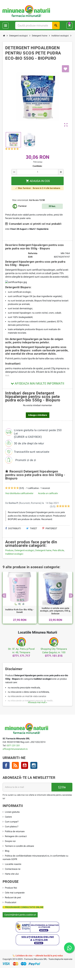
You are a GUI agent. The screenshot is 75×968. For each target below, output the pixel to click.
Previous (4, 595)
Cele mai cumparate (15, 892)
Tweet (33, 528)
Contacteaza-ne (12, 869)
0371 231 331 (13, 745)
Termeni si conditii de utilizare (19, 846)
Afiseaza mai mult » (37, 702)
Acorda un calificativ (48, 493)
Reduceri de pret (13, 897)
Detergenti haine (43, 550)
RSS (15, 765)
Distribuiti (14, 528)
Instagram (33, 765)
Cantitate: (37, 166)
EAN (30, 256)
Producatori (10, 902)
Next (71, 595)
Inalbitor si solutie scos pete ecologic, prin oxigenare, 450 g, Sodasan (55, 611)
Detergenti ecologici (24, 550)
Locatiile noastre (13, 864)
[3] (12, 149)
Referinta (32, 253)
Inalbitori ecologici (14, 554)
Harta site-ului (12, 874)
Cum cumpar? (11, 821)
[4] (15, 149)
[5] (17, 149)
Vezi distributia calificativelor (19, 493)
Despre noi (10, 841)
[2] (9, 149)
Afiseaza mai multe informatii (39, 383)
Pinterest (51, 528)
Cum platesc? (11, 826)
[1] (6, 149)
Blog (7, 851)
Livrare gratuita (12, 812)
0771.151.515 (53, 655)
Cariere (8, 816)
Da (63, 787)
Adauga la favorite (65, 68)
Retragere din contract (16, 836)
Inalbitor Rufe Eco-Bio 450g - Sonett (19, 611)
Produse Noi (11, 887)
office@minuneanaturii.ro (15, 749)
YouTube (24, 765)
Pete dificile (58, 550)
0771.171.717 (21, 655)
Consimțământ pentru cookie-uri (20, 914)
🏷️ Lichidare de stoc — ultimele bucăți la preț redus (37, 955)
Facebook (6, 765)
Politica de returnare (15, 831)
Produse (9, 550)
